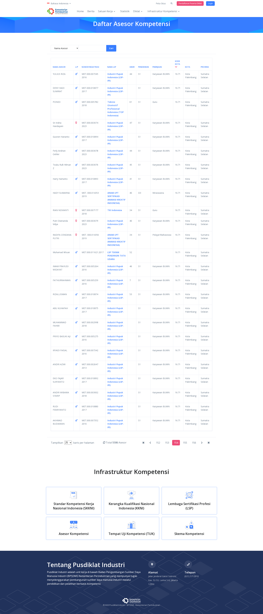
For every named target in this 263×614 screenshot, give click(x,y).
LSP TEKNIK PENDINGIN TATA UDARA (116, 256)
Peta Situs (161, 3)
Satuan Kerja (105, 11)
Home (80, 11)
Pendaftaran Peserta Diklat (190, 3)
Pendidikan (143, 67)
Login (210, 3)
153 (167, 442)
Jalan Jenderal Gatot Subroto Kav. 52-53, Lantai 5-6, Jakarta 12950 (163, 580)
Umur (132, 67)
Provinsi (205, 67)
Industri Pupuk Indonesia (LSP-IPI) (115, 77)
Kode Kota (177, 62)
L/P (76, 67)
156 (194, 442)
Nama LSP (111, 67)
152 (158, 442)
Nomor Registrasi (90, 67)
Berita (90, 11)
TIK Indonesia (114, 210)
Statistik (125, 11)
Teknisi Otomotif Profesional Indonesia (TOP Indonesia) (115, 108)
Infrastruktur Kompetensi (162, 11)
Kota (187, 67)
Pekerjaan (157, 67)
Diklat (136, 11)
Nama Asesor (59, 67)
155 (185, 442)
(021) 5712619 (191, 576)
